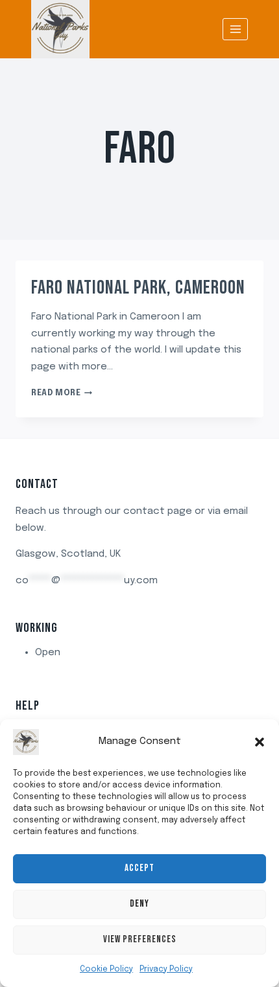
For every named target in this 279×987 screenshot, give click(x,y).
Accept (139, 868)
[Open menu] (235, 29)
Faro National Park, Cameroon (138, 287)
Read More (61, 393)
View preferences (139, 939)
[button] (259, 742)
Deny (139, 904)
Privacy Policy (166, 969)
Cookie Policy (106, 969)
